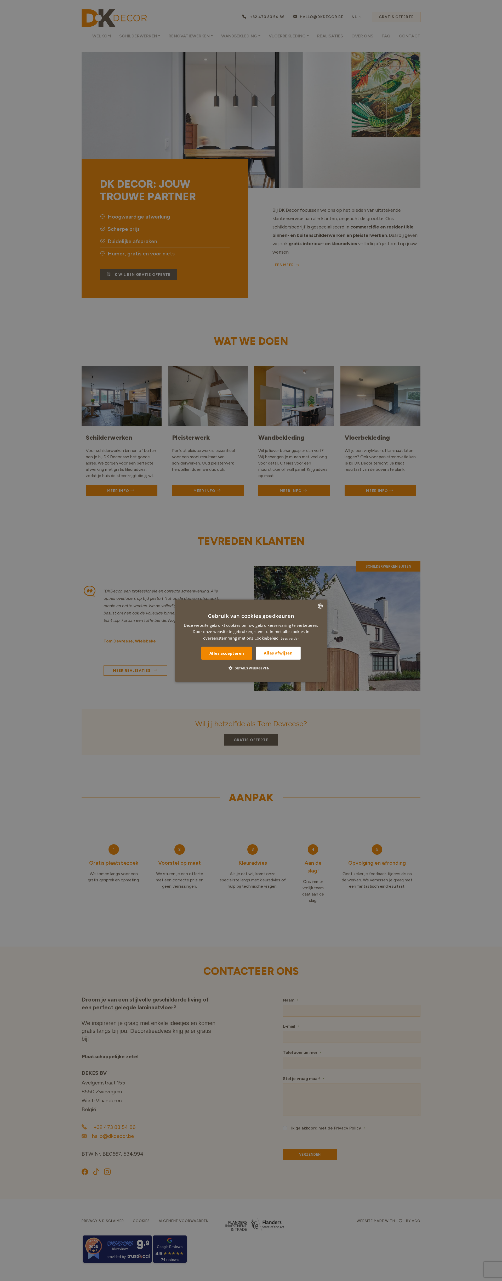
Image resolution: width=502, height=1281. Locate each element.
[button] (251, 668)
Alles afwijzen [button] (278, 653)
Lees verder (290, 638)
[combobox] (320, 605)
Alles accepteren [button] (226, 653)
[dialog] (251, 640)
